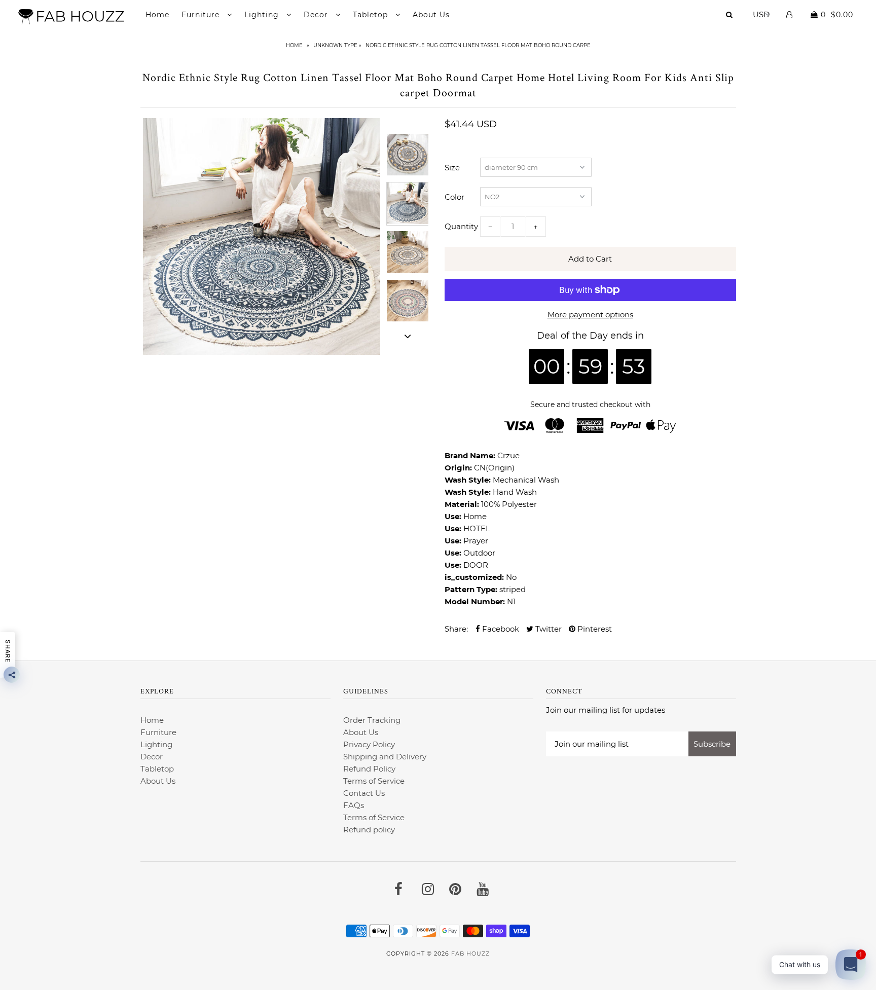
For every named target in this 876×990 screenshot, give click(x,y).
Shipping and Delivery (384, 756)
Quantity (461, 226)
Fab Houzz (470, 953)
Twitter (547, 629)
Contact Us (364, 793)
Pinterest (593, 629)
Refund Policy (369, 769)
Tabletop (371, 14)
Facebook (499, 629)
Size (452, 167)
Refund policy (369, 829)
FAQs (353, 805)
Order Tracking (371, 720)
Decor (317, 14)
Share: (456, 629)
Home (157, 14)
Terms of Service (374, 781)
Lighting (262, 14)
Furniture (201, 14)
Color (454, 197)
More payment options (590, 314)
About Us (431, 14)
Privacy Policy (369, 744)
